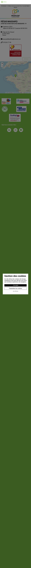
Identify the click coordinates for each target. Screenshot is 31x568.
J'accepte (15, 285)
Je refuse (15, 291)
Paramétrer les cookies (15, 288)
